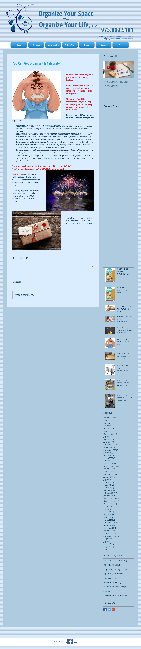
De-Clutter (108, 560)
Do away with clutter (112, 564)
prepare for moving (112, 582)
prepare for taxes (111, 586)
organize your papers (113, 573)
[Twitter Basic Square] (109, 609)
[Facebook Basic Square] (105, 609)
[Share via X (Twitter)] (20, 257)
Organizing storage (112, 569)
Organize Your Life (64, 24)
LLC (94, 26)
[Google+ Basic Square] (113, 609)
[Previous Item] (108, 69)
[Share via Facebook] (13, 257)
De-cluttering (121, 560)
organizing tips (110, 578)
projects (124, 586)
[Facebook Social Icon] (70, 641)
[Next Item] (129, 69)
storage (106, 591)
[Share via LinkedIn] (27, 257)
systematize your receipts (115, 595)
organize (127, 569)
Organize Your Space (66, 13)
